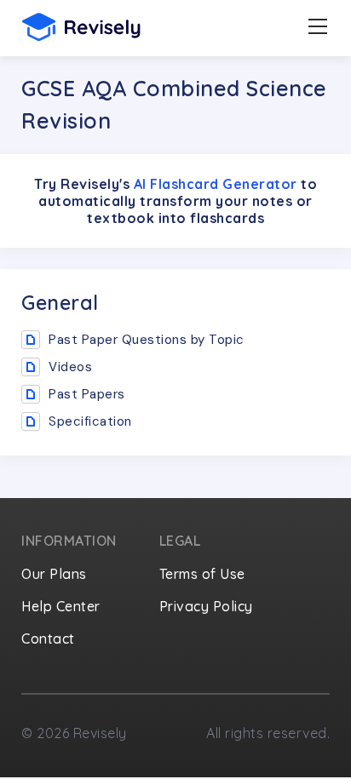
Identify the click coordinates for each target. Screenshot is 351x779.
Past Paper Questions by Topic (147, 339)
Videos (70, 366)
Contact (48, 638)
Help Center (61, 606)
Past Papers (87, 394)
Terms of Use (202, 573)
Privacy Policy (206, 606)
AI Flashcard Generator (215, 183)
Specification (90, 421)
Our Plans (54, 573)
